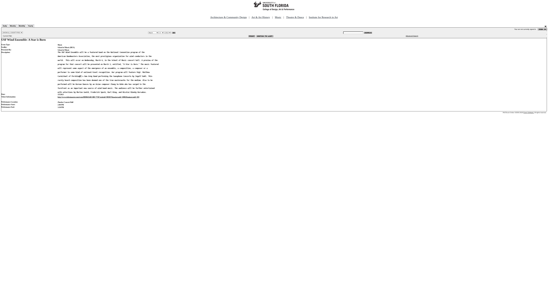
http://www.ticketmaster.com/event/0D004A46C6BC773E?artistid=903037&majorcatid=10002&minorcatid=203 (98, 97)
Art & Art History (260, 17)
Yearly (30, 26)
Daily (5, 26)
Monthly (22, 26)
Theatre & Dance (295, 17)
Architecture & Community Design (228, 17)
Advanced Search (412, 36)
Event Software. (528, 112)
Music (278, 17)
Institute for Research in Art (323, 17)
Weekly (13, 26)
